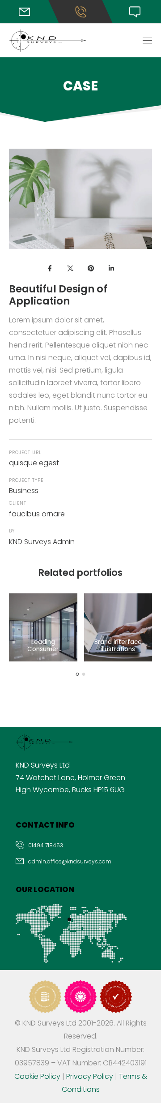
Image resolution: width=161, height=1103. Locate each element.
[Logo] (47, 40)
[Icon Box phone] (80, 846)
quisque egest (34, 463)
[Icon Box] (27, 11)
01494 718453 (45, 845)
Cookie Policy (37, 1076)
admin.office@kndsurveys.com (69, 861)
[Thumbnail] (43, 627)
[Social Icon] (49, 268)
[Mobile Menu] (147, 41)
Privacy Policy (89, 1076)
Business (23, 490)
